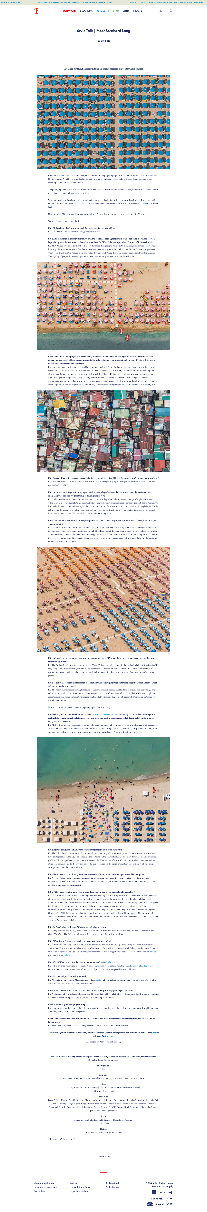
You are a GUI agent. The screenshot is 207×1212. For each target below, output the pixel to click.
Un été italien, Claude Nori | (97, 1132)
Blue (103, 1069)
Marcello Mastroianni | (123, 1119)
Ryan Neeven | (120, 1100)
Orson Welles (103, 1123)
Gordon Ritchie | (115, 1103)
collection (68, 955)
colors (135, 965)
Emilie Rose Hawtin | (98, 1103)
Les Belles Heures (164, 1182)
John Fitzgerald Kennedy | (101, 1119)
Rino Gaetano (116, 1132)
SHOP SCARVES (87, 11)
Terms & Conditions (80, 1186)
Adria (97, 714)
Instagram (109, 1036)
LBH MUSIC (137, 11)
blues (153, 951)
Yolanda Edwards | (85, 1107)
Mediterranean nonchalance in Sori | (124, 1087)
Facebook (113, 1182)
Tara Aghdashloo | (110, 1110)
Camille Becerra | (77, 1100)
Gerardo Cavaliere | (67, 1107)
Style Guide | (68, 1078)
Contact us (39, 1190)
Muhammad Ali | (81, 1119)
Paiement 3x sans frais (45, 1186)
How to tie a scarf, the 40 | (86, 1078)
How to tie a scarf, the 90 (134, 1078)
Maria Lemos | (92, 1100)
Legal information (79, 1190)
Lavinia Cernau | (135, 1100)
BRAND (126, 11)
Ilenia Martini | (59, 1103)
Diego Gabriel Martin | (58, 1100)
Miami (114, 714)
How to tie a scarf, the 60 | (110, 1078)
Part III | (103, 1087)
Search (73, 1182)
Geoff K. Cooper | (117, 1107)
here (154, 1032)
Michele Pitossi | (106, 1100)
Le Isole (143, 203)
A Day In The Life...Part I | (79, 1087)
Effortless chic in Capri (103, 1091)
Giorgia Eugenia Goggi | (77, 1103)
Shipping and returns (44, 1182)
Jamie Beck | (96, 1110)
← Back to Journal (103, 1156)
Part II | (95, 1087)
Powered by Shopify (162, 1186)
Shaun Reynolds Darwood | (135, 1103)
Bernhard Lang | (101, 1107)
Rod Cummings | (133, 1107)
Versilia (104, 714)
